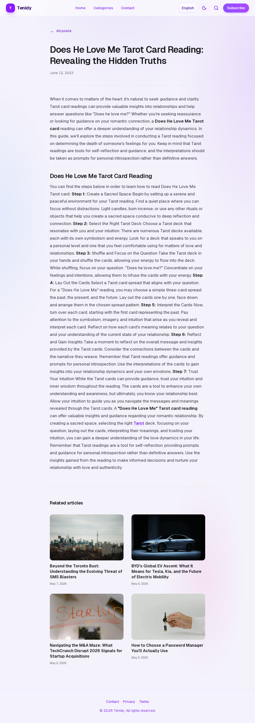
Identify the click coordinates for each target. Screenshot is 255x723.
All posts (60, 30)
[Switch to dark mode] (204, 8)
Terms (144, 701)
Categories (103, 8)
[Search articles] (216, 8)
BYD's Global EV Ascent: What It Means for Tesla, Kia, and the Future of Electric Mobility (166, 571)
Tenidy (20, 8)
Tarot (138, 423)
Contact (127, 8)
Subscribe (236, 8)
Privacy (129, 701)
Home (80, 8)
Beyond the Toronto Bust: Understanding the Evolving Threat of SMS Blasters (86, 571)
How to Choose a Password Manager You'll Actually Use (167, 648)
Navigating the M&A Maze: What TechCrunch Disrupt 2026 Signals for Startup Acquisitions (86, 651)
